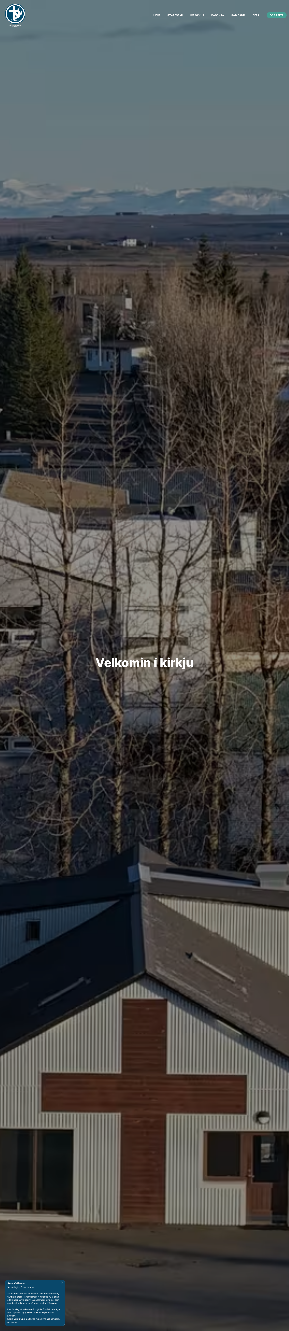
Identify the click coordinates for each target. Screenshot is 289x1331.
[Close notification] (62, 1282)
